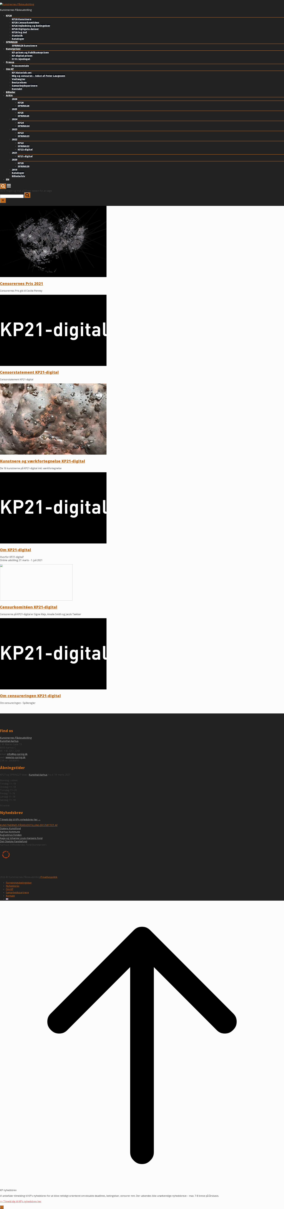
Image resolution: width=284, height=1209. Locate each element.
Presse (10, 62)
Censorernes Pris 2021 (21, 283)
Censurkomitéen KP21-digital (28, 606)
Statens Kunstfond (10, 828)
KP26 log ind (19, 32)
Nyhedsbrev (12, 886)
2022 (14, 139)
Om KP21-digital (15, 549)
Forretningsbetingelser (19, 882)
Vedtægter (18, 79)
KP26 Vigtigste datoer (25, 29)
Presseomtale (20, 65)
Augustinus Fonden (11, 835)
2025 (14, 109)
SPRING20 (23, 166)
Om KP (10, 69)
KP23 (21, 132)
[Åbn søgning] (3, 186)
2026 (14, 99)
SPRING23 (23, 136)
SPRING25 (23, 115)
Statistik (17, 35)
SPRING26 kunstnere (24, 45)
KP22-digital (25, 149)
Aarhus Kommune (10, 831)
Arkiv (9, 95)
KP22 (21, 142)
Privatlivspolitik (48, 877)
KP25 (21, 112)
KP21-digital (25, 156)
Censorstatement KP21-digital (29, 372)
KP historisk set (22, 72)
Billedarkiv (18, 176)
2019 (14, 169)
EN (7, 179)
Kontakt (17, 88)
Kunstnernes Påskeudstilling (16, 737)
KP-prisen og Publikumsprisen (30, 52)
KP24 (21, 122)
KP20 (21, 163)
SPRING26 (11, 42)
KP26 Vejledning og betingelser (31, 25)
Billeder (10, 92)
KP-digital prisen (22, 55)
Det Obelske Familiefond (13, 841)
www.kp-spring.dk (15, 757)
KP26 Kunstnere (21, 19)
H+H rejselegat (21, 59)
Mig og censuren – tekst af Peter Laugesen (38, 75)
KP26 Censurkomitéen (25, 22)
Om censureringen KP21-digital (30, 695)
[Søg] (27, 195)
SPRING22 (23, 146)
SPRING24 (23, 126)
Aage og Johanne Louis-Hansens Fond (21, 838)
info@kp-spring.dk (17, 754)
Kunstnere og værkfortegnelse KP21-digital (42, 461)
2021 (14, 152)
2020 (14, 159)
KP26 (9, 15)
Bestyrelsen (19, 82)
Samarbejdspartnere (24, 85)
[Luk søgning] (3, 200)
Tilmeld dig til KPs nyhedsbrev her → (20, 819)
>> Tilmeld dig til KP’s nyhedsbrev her (20, 1201)
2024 (14, 119)
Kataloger (18, 38)
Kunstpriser (13, 48)
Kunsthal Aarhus (9, 741)
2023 (14, 129)
